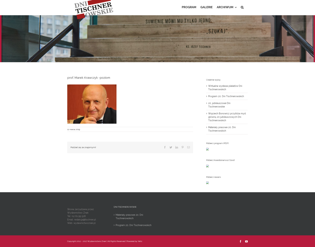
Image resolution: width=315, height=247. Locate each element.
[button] (242, 7)
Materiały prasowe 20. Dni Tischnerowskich (129, 217)
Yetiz (140, 241)
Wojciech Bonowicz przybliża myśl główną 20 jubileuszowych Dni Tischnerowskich (227, 117)
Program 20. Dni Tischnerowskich (226, 96)
